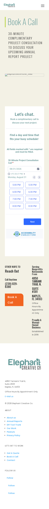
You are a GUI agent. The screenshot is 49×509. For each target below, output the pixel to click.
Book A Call (12, 299)
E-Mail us (9, 396)
